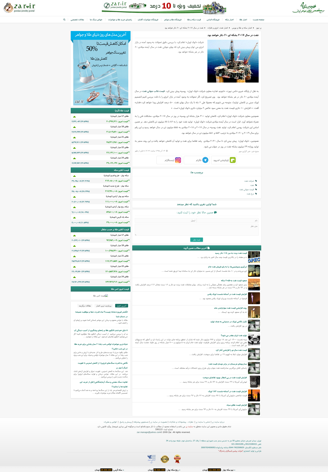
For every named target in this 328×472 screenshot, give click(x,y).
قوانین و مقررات (110, 421)
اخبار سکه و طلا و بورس (242, 27)
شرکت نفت (249, 180)
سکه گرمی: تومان (108, 469)
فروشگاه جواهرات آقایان (148, 19)
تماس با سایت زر (203, 421)
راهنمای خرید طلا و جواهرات (120, 19)
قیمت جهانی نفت (247, 189)
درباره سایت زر (218, 421)
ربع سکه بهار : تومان (163, 469)
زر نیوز (258, 27)
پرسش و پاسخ (125, 421)
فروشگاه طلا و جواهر (172, 19)
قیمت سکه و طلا (194, 19)
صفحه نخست (258, 19)
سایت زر (189, 426)
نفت (252, 185)
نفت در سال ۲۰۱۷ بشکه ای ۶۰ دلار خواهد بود (184, 27)
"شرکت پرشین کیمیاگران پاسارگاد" (230, 450)
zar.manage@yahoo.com (149, 432)
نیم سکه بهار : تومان (218, 469)
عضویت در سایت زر (158, 421)
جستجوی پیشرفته (141, 421)
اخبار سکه (229, 19)
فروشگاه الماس (213, 19)
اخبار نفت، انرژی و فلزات (217, 27)
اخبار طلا (243, 19)
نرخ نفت (251, 193)
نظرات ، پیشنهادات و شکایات (181, 421)
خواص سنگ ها (96, 19)
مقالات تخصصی (77, 19)
